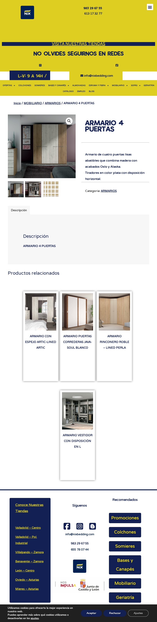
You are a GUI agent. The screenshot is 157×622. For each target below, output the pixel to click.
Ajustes (138, 613)
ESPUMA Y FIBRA (97, 85)
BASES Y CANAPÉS (57, 85)
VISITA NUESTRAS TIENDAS (78, 44)
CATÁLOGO (68, 91)
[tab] (19, 210)
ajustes (35, 618)
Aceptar (91, 613)
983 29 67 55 (80, 543)
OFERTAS (7, 85)
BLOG (91, 91)
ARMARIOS (53, 103)
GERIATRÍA (149, 85)
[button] (150, 7)
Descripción (19, 210)
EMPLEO (81, 91)
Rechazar (115, 613)
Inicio (17, 103)
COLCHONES (24, 85)
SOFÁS (134, 85)
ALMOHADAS (78, 85)
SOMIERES (39, 85)
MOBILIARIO (118, 85)
